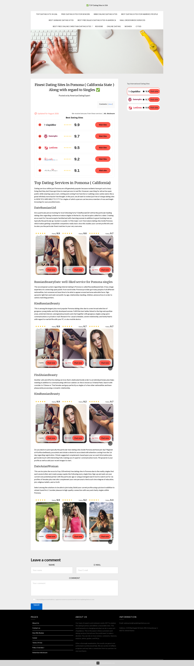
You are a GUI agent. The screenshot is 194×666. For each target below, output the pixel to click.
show (110, 104)
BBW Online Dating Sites (105, 14)
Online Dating (114, 26)
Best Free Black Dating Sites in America (97, 20)
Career (34, 638)
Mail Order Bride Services (132, 20)
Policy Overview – (38, 648)
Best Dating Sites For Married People (139, 14)
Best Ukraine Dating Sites (61, 20)
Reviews (99, 26)
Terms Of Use (37, 643)
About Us (35, 623)
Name (52, 565)
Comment (74, 578)
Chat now (51, 270)
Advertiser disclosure (39, 652)
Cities (138, 26)
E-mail (97, 565)
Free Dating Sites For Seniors (75, 14)
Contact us (36, 628)
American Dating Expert (80, 95)
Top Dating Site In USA (46, 14)
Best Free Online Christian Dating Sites (72, 26)
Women (128, 26)
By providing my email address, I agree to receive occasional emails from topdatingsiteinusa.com (65, 599)
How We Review (38, 633)
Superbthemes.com (108, 663)
